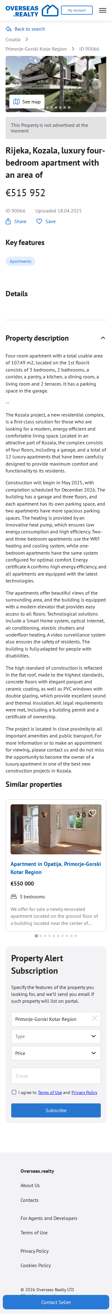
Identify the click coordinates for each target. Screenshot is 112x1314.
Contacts (30, 1200)
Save (50, 221)
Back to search (30, 29)
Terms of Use (50, 1092)
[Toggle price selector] (94, 1053)
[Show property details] (103, 337)
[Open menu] (102, 10)
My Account (77, 10)
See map (31, 101)
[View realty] (56, 829)
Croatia (13, 39)
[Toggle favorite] (92, 813)
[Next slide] (96, 84)
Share (20, 221)
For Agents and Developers (49, 1218)
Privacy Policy (84, 1092)
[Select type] (94, 1036)
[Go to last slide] (16, 84)
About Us (30, 1185)
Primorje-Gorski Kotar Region (36, 49)
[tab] (42, 107)
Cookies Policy (36, 1265)
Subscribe (56, 1110)
